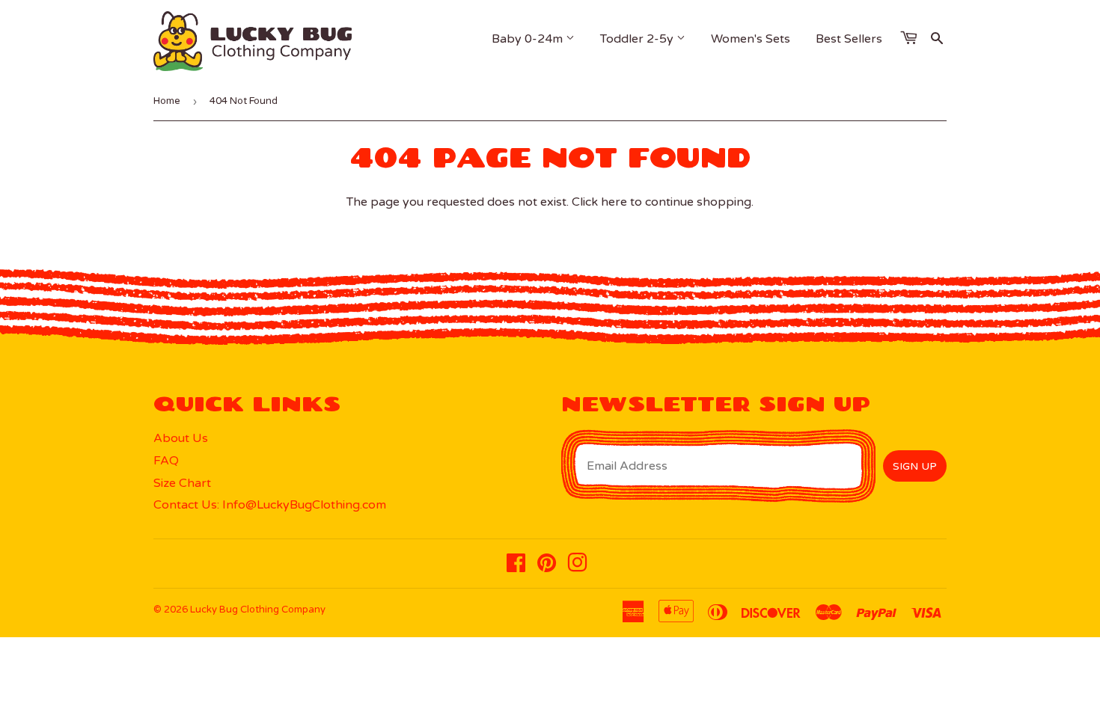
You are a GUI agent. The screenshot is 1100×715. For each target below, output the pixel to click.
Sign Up (915, 466)
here (614, 201)
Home (166, 101)
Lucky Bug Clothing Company (258, 610)
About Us (180, 438)
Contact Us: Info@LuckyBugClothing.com (269, 504)
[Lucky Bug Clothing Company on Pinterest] (547, 566)
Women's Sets (750, 38)
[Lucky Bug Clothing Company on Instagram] (577, 566)
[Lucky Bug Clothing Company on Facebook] (516, 566)
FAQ (166, 460)
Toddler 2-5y (638, 38)
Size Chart (182, 483)
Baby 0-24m (529, 38)
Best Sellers (849, 38)
